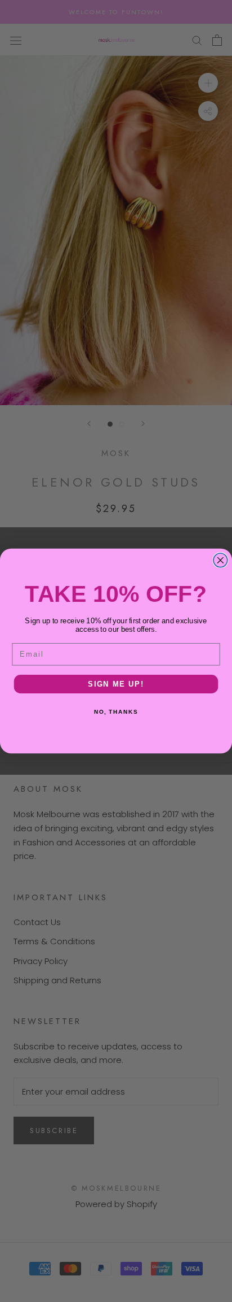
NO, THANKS (116, 712)
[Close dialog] (220, 560)
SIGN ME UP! (116, 684)
